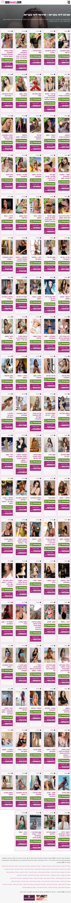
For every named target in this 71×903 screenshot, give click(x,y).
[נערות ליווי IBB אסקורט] (11, 2)
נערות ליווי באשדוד (46, 866)
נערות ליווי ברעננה (52, 887)
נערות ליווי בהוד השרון (15, 878)
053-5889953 (63, 62)
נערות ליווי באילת (56, 866)
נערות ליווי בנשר (33, 872)
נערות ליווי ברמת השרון (64, 887)
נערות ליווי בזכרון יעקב (40, 869)
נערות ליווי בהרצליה (65, 881)
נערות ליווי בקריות (44, 875)
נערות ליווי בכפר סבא (35, 881)
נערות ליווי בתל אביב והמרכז (63, 878)
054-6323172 (35, 149)
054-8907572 (63, 803)
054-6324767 (63, 309)
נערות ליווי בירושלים (22, 875)
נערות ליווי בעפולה (65, 875)
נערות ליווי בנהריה (55, 872)
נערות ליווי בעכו (24, 872)
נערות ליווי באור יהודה (49, 878)
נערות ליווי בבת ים (38, 878)
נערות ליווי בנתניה (15, 881)
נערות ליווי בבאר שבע (24, 866)
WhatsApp (65, 56)
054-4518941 (63, 106)
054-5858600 (35, 106)
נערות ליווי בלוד (25, 881)
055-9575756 (35, 468)
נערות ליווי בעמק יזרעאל (12, 872)
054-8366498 (49, 147)
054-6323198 (63, 350)
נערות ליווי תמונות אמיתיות (29, 887)
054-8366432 (49, 62)
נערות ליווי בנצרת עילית (44, 872)
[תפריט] (68, 2)
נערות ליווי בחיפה (19, 869)
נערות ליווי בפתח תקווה (64, 884)
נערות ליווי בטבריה (9, 869)
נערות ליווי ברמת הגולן (33, 875)
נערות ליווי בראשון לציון (39, 884)
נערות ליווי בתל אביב (42, 887)
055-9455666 (21, 106)
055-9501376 (49, 190)
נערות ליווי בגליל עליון (64, 869)
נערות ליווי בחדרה (28, 869)
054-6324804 (35, 62)
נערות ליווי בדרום (65, 866)
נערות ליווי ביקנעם (65, 872)
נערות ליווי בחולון (55, 881)
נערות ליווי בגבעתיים (27, 878)
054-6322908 (6, 551)
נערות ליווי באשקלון (35, 866)
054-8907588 (63, 269)
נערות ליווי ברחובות (28, 884)
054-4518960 (6, 66)
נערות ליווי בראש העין (51, 884)
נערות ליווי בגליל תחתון (52, 869)
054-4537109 (63, 147)
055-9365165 (21, 147)
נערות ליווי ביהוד (46, 881)
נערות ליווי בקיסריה (55, 875)
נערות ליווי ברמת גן (7, 884)
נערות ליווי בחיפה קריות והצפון (10, 866)
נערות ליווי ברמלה (17, 884)
